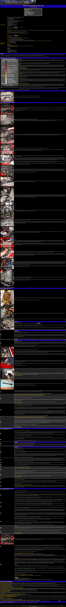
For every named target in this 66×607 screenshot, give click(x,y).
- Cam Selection (27, 11)
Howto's (1, 4)
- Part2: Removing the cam (29, 12)
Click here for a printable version (33, 7)
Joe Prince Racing (18, 578)
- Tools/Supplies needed (28, 9)
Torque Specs (16, 4)
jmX (31, 6)
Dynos (20, 4)
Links (22, 4)
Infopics (13, 4)
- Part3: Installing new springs (29, 13)
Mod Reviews (5, 4)
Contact (24, 4)
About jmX (27, 4)
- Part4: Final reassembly (28, 14)
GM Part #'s (9, 4)
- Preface (26, 10)
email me (22, 575)
